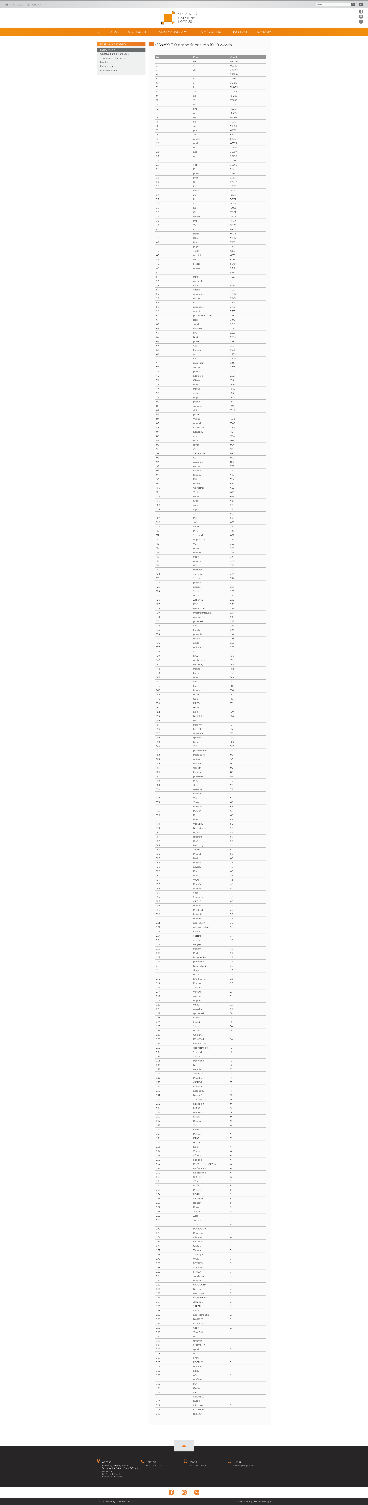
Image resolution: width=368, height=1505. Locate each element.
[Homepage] (168, 18)
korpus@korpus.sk (243, 1465)
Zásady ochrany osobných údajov (253, 1501)
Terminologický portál (113, 58)
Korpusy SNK (107, 49)
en (361, 4)
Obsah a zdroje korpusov (114, 54)
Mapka (104, 62)
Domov (100, 32)
